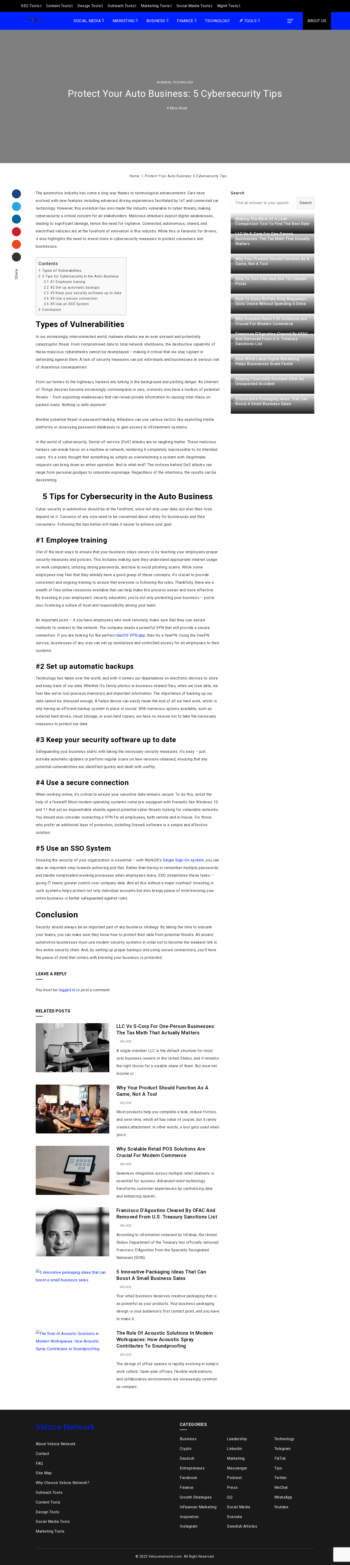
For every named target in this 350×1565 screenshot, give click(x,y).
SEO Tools (30, 6)
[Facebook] (16, 193)
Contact (42, 1453)
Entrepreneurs (192, 1468)
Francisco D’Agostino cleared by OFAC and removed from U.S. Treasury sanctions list (271, 339)
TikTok (280, 1458)
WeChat (281, 1487)
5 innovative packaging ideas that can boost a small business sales (271, 401)
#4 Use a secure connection (74, 299)
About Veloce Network (55, 1444)
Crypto (185, 1448)
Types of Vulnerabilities (61, 270)
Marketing (124, 21)
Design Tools (89, 6)
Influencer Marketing (198, 1507)
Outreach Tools (121, 6)
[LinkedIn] (16, 219)
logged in (67, 990)
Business (155, 21)
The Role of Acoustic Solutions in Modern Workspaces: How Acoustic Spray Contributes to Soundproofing (164, 1339)
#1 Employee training (67, 282)
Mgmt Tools (227, 6)
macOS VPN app (130, 635)
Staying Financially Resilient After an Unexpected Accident (269, 381)
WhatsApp (283, 1497)
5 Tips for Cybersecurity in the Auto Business (80, 276)
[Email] (16, 257)
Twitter (280, 1477)
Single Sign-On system (183, 860)
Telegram (282, 1448)
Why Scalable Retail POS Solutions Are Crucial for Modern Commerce (271, 321)
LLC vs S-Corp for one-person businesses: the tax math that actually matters (272, 238)
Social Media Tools (193, 6)
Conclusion (51, 309)
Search (237, 193)
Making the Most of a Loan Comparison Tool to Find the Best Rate (272, 221)
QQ (229, 1497)
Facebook (188, 1477)
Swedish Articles (242, 1526)
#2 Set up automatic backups (75, 288)
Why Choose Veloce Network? (62, 1482)
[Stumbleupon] (16, 244)
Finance (185, 21)
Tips (278, 1468)
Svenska (234, 1517)
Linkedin (234, 1448)
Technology (217, 21)
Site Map (44, 1473)
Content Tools (58, 6)
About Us (317, 21)
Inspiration (189, 1517)
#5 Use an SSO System (69, 304)
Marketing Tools (155, 6)
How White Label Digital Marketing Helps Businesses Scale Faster (267, 361)
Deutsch (187, 1458)
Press (232, 1487)
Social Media (87, 21)
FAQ (39, 1463)
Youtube (281, 1507)
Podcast (234, 1477)
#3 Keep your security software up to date (85, 293)
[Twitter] (16, 206)
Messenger (237, 1468)
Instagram (189, 1526)
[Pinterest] (16, 231)
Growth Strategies (196, 1497)
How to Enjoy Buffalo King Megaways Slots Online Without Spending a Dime (270, 301)
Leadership (237, 1439)
